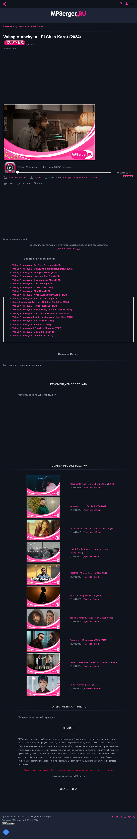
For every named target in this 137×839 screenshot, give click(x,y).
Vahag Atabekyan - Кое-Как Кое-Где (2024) (36, 276)
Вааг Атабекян (89, 177)
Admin (38, 177)
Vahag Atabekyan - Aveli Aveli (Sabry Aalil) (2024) (39, 295)
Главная (7, 26)
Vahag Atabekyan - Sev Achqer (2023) (33, 320)
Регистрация (64, 248)
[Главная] (68, 15)
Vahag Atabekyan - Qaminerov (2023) (32, 335)
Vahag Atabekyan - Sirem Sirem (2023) (33, 332)
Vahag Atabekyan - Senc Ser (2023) (31, 324)
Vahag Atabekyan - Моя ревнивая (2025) (34, 272)
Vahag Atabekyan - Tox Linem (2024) (32, 283)
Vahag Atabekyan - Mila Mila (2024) (31, 291)
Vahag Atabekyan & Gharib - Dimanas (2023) (36, 328)
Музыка (18, 26)
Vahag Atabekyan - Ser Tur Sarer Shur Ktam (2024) (40, 313)
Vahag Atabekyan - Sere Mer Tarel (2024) (34, 298)
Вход (76, 248)
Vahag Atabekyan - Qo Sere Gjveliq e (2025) (36, 265)
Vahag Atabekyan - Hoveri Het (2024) (32, 287)
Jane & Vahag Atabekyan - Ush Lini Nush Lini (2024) (40, 302)
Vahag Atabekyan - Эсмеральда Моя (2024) (36, 280)
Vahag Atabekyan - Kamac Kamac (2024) (34, 306)
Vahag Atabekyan (72, 177)
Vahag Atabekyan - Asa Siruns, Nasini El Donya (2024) (42, 309)
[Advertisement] (68, 77)
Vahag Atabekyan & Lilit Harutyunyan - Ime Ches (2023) (42, 317)
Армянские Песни (34, 26)
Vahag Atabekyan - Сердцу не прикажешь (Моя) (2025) (43, 269)
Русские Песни (91, 556)
